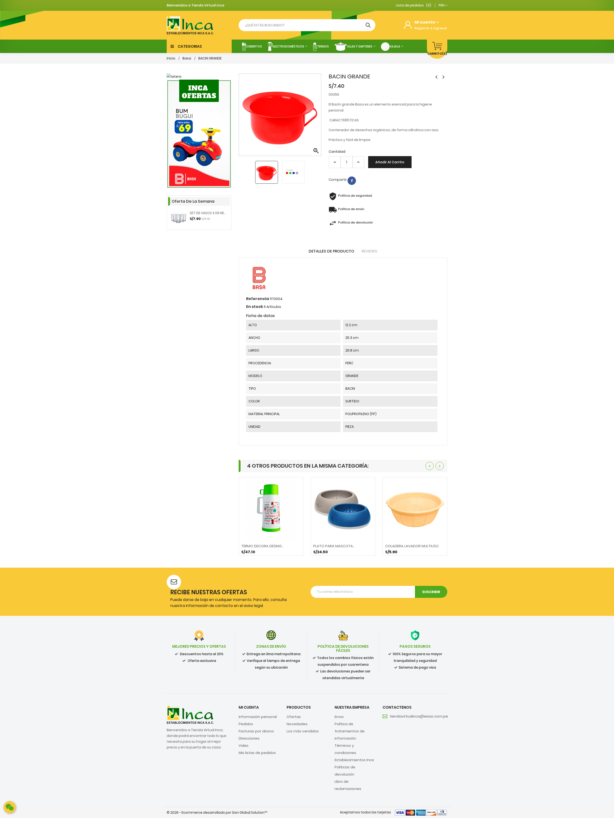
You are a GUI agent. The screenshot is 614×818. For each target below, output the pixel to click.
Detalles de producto (331, 251)
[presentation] (429, 466)
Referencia (257, 298)
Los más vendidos (303, 731)
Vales (243, 745)
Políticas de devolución (345, 771)
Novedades (297, 723)
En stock (254, 306)
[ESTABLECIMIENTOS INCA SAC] (190, 714)
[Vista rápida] (271, 549)
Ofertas (294, 716)
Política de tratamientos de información (350, 731)
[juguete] (199, 134)
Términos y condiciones (345, 749)
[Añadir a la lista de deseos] (284, 549)
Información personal (258, 716)
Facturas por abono (256, 731)
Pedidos (246, 723)
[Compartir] (352, 181)
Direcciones (249, 738)
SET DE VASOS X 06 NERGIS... (209, 213)
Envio (339, 716)
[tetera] (199, 76)
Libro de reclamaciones (348, 785)
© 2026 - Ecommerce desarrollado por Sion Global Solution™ (217, 812)
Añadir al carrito (389, 162)
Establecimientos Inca (354, 759)
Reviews (369, 251)
